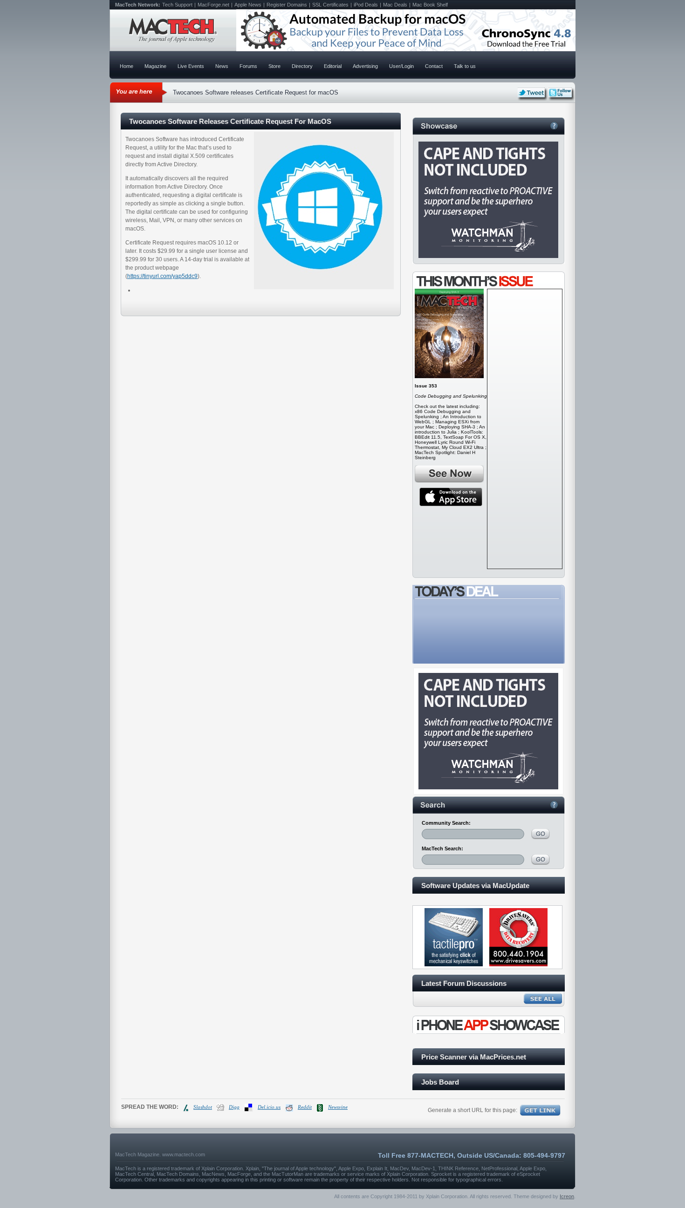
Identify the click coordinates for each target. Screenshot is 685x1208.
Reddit (305, 1107)
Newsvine (338, 1107)
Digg (234, 1107)
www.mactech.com (183, 1154)
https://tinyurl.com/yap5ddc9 (162, 276)
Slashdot (202, 1107)
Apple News (247, 4)
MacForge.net (213, 4)
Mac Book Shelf (430, 4)
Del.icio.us (269, 1107)
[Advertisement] (524, 429)
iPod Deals (366, 4)
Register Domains (287, 4)
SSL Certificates (330, 4)
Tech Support (177, 4)
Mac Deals (395, 4)
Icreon (567, 1196)
